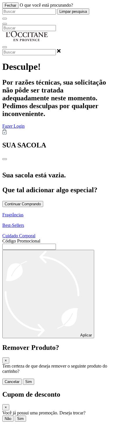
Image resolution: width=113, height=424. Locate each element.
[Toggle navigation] (4, 24)
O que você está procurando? (46, 5)
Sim (28, 382)
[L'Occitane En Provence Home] (27, 40)
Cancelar (12, 382)
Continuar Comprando (23, 204)
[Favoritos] (4, 47)
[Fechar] (4, 18)
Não (8, 418)
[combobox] (29, 11)
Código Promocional (21, 240)
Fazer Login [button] (13, 126)
